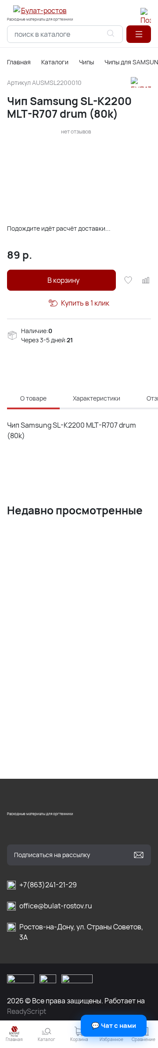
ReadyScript (26, 1011)
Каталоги (54, 62)
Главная (19, 62)
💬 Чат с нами (113, 1025)
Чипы (86, 62)
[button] (138, 34)
